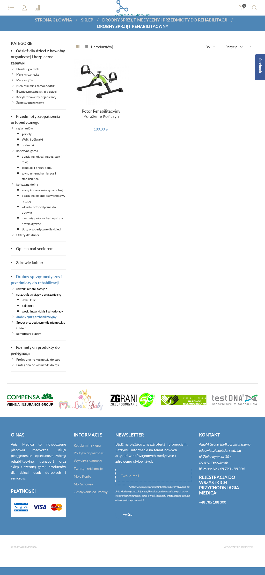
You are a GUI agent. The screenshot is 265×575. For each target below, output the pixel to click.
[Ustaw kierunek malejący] (251, 47)
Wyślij (127, 514)
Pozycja (231, 46)
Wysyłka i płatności (88, 460)
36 (208, 46)
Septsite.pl (247, 547)
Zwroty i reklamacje (88, 468)
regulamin (145, 487)
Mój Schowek (83, 484)
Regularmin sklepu (87, 445)
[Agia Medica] (133, 10)
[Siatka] (78, 47)
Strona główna (53, 20)
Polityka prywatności (89, 453)
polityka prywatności (133, 500)
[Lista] (86, 47)
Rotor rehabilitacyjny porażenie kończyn (101, 113)
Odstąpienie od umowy (91, 492)
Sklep (87, 20)
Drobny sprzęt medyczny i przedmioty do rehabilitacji (164, 20)
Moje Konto (82, 476)
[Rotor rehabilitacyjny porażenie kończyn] (101, 82)
